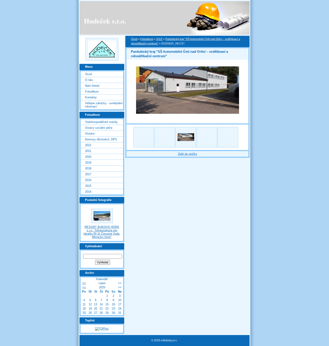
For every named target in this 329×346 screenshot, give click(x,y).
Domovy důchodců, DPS (101, 139)
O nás (89, 80)
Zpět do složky (187, 154)
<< (84, 283)
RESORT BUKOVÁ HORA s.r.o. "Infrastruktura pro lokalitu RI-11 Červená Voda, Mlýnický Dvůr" (101, 232)
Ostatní (90, 133)
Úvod (88, 74)
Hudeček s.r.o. (105, 21)
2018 (88, 168)
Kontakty (91, 97)
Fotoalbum (92, 91)
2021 (88, 151)
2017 (88, 174)
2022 (88, 145)
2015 (88, 186)
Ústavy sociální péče (98, 127)
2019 (88, 162)
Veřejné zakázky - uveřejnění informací (104, 104)
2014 (88, 191)
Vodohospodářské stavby (101, 122)
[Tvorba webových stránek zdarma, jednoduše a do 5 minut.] (176, 341)
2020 (88, 156)
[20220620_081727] (186, 137)
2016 (88, 180)
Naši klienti (92, 85)
